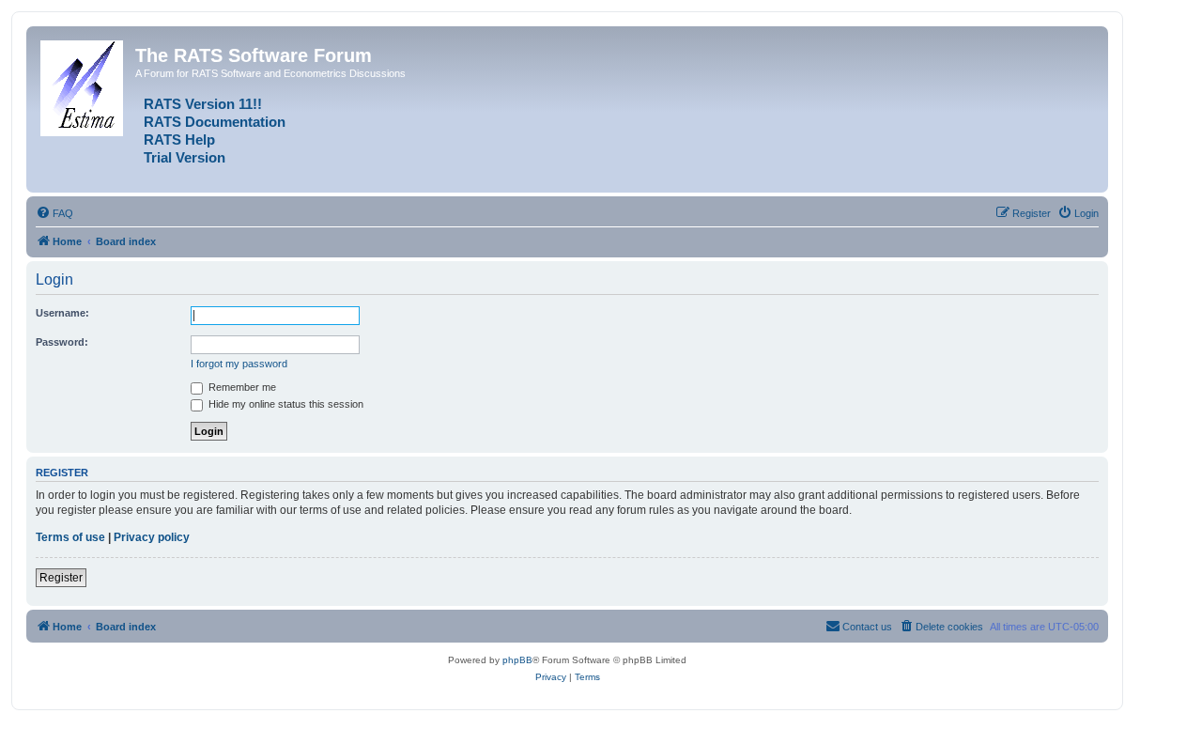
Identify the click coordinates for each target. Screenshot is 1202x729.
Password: (62, 342)
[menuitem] (54, 213)
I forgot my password (239, 363)
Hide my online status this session (284, 404)
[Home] (83, 84)
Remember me (241, 387)
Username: (62, 312)
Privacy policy (152, 537)
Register (61, 577)
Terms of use (70, 537)
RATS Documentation (214, 122)
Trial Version (184, 157)
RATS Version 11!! (203, 104)
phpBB (517, 660)
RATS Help (179, 139)
